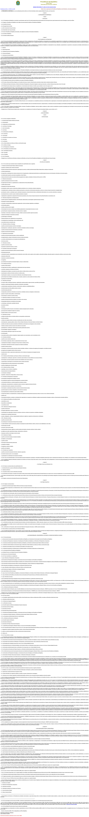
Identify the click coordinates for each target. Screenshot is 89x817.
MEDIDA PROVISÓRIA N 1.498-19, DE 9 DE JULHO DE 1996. (44, 7)
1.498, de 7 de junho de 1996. (71, 804)
